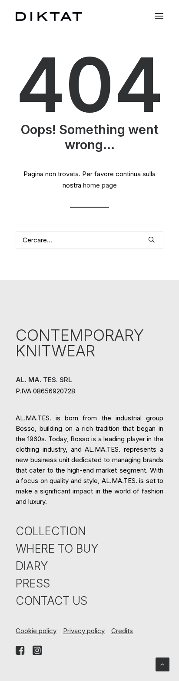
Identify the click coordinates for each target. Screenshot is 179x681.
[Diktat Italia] (49, 16)
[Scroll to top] (162, 664)
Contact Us (51, 600)
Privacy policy (84, 631)
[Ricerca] (89, 240)
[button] (159, 16)
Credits (122, 631)
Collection (51, 531)
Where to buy (57, 548)
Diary (32, 566)
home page (100, 185)
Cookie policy (36, 631)
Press (33, 583)
